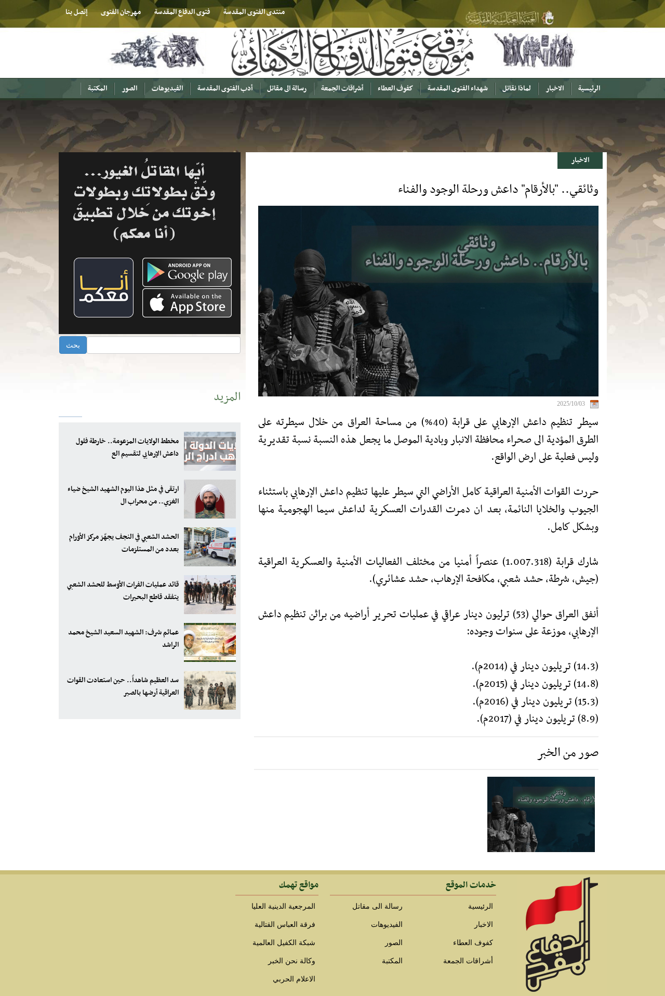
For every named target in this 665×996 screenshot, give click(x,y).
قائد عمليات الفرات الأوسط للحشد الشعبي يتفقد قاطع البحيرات (123, 591)
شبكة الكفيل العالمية (283, 943)
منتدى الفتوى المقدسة (254, 12)
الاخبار (555, 89)
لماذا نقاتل (516, 89)
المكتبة (97, 89)
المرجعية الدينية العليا (283, 906)
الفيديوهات (167, 89)
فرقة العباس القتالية (285, 924)
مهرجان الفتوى (121, 12)
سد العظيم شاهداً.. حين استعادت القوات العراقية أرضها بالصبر (123, 686)
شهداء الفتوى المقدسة (458, 89)
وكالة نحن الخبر (291, 961)
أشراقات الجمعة (342, 89)
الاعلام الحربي (294, 979)
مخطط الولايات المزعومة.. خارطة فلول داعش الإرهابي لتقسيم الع (127, 447)
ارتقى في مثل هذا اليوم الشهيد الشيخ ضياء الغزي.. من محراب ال (123, 495)
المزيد (227, 397)
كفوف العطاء (395, 89)
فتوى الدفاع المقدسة (182, 12)
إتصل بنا (76, 12)
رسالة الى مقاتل (287, 89)
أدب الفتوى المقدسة (224, 89)
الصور (129, 89)
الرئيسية (589, 89)
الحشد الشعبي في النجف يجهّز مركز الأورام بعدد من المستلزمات (124, 543)
